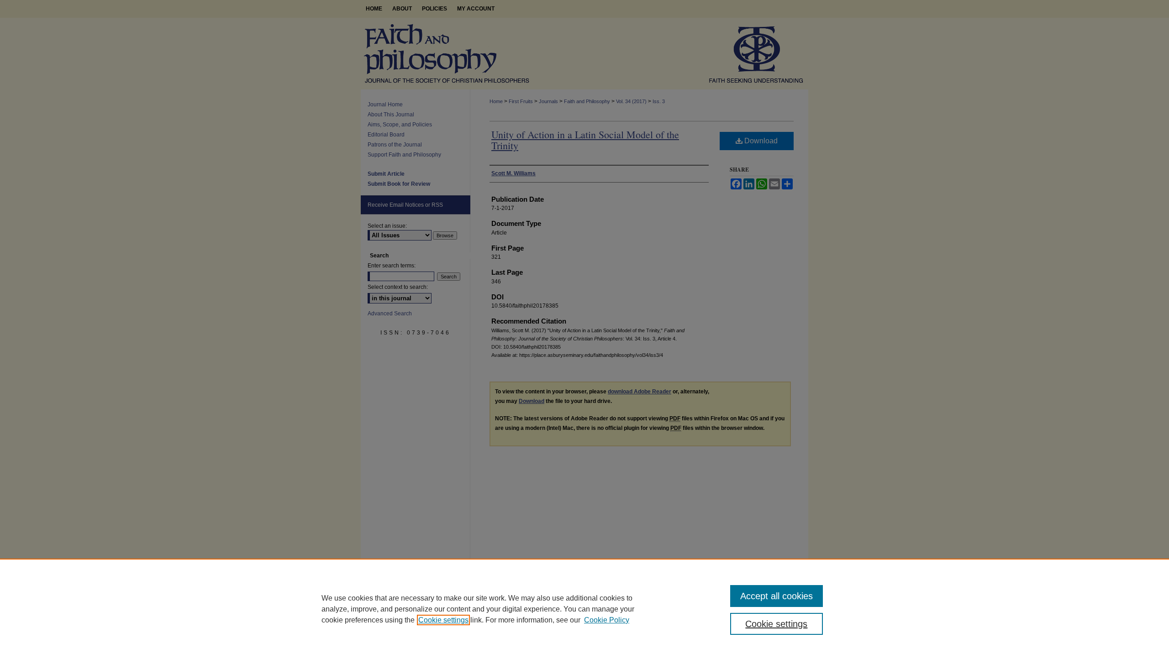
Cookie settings (443, 620)
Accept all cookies (776, 596)
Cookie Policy (606, 620)
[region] (584, 609)
